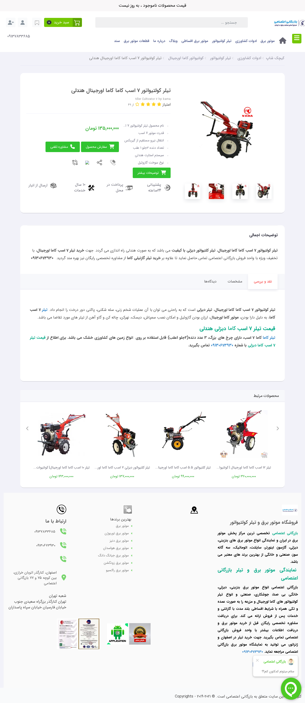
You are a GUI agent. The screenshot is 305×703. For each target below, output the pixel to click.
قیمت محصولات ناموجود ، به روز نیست (152, 5)
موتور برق (267, 41)
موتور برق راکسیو (117, 570)
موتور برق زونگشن (116, 562)
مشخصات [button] (235, 281)
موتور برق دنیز (119, 540)
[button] (63, 22)
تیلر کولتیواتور (221, 41)
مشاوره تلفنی (59, 146)
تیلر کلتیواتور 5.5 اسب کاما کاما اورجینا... (183, 467)
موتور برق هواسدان (116, 548)
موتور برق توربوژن (117, 533)
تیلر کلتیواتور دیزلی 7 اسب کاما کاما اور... (122, 467)
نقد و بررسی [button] (263, 281)
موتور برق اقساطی (194, 41)
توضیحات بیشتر (148, 172)
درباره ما (159, 41)
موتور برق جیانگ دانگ (113, 555)
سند (117, 41)
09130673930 (222, 345)
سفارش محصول (96, 146)
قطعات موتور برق (136, 41)
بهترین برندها (120, 519)
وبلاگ (173, 41)
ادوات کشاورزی (246, 41)
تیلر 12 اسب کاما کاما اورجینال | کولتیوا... (244, 467)
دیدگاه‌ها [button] (210, 281)
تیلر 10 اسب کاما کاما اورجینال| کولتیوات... (61, 467)
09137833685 (18, 36)
